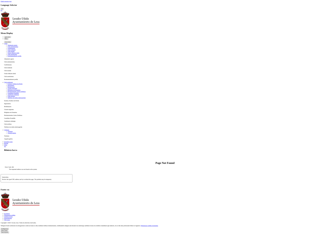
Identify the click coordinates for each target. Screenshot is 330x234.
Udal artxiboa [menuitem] (11, 96)
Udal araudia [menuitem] (11, 51)
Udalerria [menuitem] (6, 130)
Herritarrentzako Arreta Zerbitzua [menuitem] (17, 91)
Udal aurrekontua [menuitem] (12, 54)
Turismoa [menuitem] (10, 131)
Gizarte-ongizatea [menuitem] (12, 88)
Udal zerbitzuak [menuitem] (8, 82)
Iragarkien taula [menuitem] (8, 142)
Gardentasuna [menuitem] (11, 48)
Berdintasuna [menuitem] (11, 87)
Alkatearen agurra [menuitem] (12, 45)
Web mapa (7, 220)
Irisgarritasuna (8, 218)
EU (2, 9)
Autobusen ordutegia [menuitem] (13, 94)
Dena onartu (4, 230)
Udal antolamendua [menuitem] (13, 46)
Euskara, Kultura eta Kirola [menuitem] (15, 84)
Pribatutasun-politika (9, 215)
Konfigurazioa (4, 228)
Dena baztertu (4, 232)
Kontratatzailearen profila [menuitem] (14, 56)
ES (1, 10)
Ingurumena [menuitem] (11, 85)
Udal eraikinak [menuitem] (12, 50)
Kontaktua (7, 213)
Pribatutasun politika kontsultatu (149, 225)
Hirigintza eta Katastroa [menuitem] (14, 90)
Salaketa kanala (8, 216)
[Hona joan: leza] (20, 29)
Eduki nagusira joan (6, 1)
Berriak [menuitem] (6, 143)
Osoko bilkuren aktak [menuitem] (13, 53)
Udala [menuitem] (5, 43)
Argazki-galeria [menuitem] (12, 133)
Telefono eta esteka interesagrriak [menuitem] (17, 98)
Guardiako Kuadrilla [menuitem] (13, 93)
